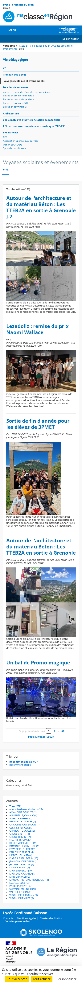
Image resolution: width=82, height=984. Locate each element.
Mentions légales (26, 918)
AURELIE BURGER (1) (20, 818)
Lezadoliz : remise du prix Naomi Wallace (37, 329)
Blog (5, 169)
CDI (5, 68)
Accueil (24, 45)
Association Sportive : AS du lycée (21, 140)
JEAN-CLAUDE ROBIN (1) (22, 861)
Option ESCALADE (12, 144)
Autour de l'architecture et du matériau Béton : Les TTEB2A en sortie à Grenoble (41, 546)
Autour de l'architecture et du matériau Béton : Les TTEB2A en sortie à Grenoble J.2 (41, 207)
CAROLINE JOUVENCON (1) (24, 824)
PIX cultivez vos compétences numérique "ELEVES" (34, 126)
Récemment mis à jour (23, 761)
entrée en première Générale (18, 95)
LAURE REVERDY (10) (20, 870)
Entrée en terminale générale (18, 99)
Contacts (8, 918)
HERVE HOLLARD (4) (20, 855)
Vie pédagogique (39, 45)
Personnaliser (66, 979)
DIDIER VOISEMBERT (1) (22, 842)
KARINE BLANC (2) (19, 867)
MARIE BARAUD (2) (19, 876)
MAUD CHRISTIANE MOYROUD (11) (29, 879)
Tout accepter (17, 979)
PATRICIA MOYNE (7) (20, 885)
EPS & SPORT (10, 132)
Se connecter (71, 38)
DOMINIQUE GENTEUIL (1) (24, 846)
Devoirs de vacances (15, 87)
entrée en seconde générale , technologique (26, 92)
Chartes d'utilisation (51, 918)
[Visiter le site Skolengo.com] (41, 935)
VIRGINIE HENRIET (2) (21, 898)
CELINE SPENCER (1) (20, 827)
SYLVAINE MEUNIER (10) (22, 888)
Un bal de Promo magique (38, 662)
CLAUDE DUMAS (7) (20, 839)
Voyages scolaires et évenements (24, 81)
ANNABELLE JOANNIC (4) (23, 815)
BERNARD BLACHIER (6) (22, 821)
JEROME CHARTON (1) (21, 864)
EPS (5, 137)
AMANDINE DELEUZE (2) (22, 812)
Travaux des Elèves (14, 74)
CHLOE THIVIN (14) (20, 836)
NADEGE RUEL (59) (19, 882)
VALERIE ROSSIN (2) (20, 892)
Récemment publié (20, 764)
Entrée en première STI (15, 103)
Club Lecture (11, 113)
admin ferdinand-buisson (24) (26, 809)
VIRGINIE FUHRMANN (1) (23, 895)
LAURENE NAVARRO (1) (22, 873)
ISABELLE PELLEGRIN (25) (23, 858)
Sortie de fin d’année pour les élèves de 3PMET (38, 424)
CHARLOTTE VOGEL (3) (22, 830)
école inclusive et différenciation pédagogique (31, 120)
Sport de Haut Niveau (14, 148)
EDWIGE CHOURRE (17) (22, 849)
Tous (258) (15, 806)
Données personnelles (17, 921)
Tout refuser (42, 979)
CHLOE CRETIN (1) (19, 833)
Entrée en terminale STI (15, 106)
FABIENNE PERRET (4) (21, 852)
